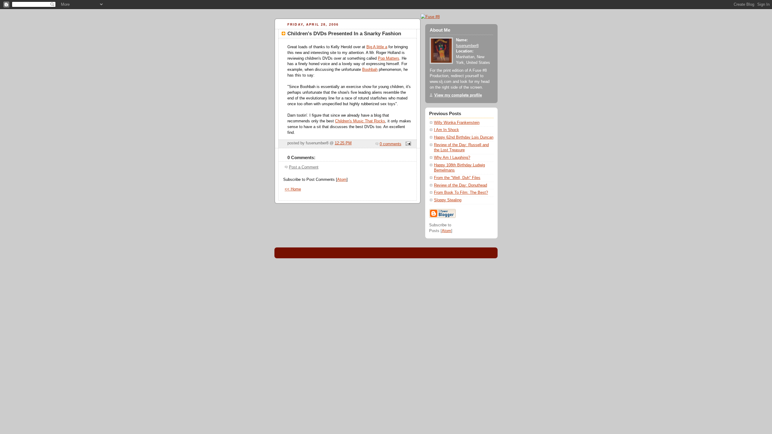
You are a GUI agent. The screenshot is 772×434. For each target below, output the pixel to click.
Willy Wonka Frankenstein (456, 123)
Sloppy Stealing (447, 200)
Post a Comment (303, 167)
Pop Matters (388, 58)
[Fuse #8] (430, 16)
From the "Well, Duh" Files (457, 178)
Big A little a (376, 47)
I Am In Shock (446, 130)
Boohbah (370, 70)
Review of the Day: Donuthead (460, 185)
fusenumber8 (467, 46)
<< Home (293, 189)
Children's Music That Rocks (360, 121)
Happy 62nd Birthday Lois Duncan (463, 137)
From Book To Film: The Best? (461, 192)
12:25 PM (343, 143)
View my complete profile (458, 95)
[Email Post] (407, 144)
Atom (341, 180)
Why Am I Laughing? (452, 158)
